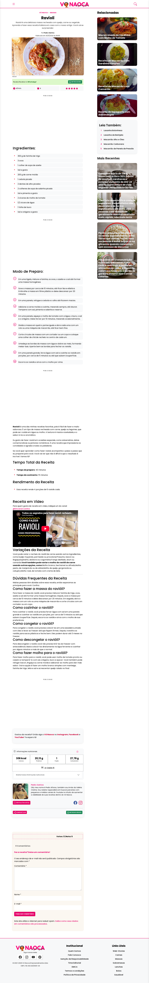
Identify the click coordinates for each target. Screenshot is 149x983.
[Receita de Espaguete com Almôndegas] (117, 105)
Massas (53, 13)
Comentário (20, 866)
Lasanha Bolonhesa (113, 130)
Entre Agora (76, 82)
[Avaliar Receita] (72, 88)
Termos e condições (74, 970)
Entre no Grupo (75, 812)
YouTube (19, 737)
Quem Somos (74, 951)
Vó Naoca (43, 13)
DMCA (74, 967)
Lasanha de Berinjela (113, 135)
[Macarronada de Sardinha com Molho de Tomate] (117, 28)
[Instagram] (80, 802)
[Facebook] (75, 802)
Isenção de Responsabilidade (75, 959)
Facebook (74, 734)
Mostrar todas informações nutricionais (30, 775)
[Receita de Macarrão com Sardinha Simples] (117, 54)
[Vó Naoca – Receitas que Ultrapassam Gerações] (74, 3)
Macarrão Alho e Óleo (114, 139)
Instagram (62, 734)
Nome (17, 894)
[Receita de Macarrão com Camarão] (117, 80)
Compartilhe (21, 812)
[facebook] (21, 956)
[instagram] (27, 956)
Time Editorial (74, 963)
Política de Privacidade (74, 974)
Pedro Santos (49, 33)
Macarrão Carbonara (114, 144)
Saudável (118, 974)
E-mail (18, 903)
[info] (77, 752)
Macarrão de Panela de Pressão (119, 148)
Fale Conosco (74, 955)
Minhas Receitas (22, 802)
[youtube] (34, 956)
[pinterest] (39, 956)
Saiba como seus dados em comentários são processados (46, 922)
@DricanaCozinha (21, 508)
